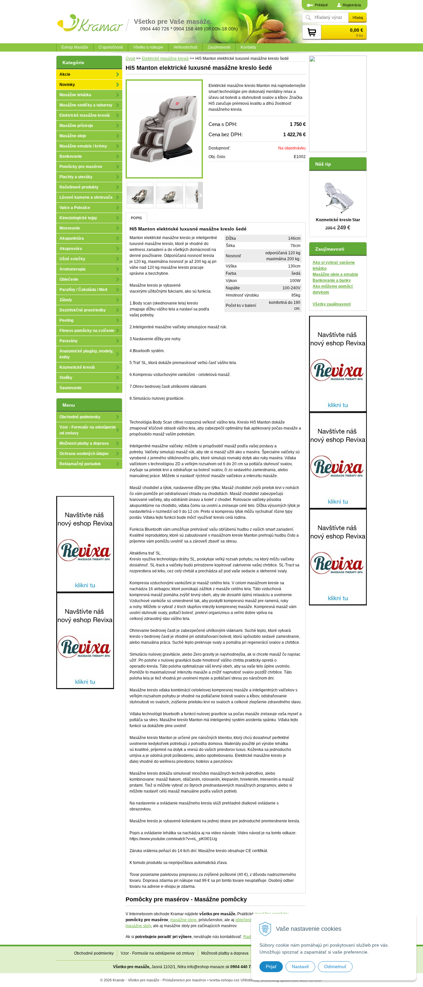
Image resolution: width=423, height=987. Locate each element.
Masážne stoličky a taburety (85, 105)
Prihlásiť (321, 5)
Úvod (130, 58)
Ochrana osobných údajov (84, 453)
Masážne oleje (72, 136)
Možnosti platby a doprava (84, 443)
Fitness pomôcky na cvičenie (86, 330)
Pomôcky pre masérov (80, 166)
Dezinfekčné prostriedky (82, 310)
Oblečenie (68, 279)
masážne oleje (183, 920)
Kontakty (248, 47)
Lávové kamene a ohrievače (86, 197)
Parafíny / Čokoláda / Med (83, 289)
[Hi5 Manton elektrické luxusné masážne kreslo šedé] (164, 129)
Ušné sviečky (72, 259)
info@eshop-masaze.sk (208, 967)
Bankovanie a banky (332, 280)
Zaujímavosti (219, 47)
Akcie (64, 74)
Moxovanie (69, 228)
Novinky (67, 84)
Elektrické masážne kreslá (165, 58)
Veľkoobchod (185, 47)
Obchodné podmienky (79, 417)
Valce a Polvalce (74, 207)
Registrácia (352, 5)
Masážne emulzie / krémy (83, 146)
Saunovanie (70, 388)
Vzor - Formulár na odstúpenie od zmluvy (87, 430)
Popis (136, 218)
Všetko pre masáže (131, 967)
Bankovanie (70, 156)
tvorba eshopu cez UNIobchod (234, 980)
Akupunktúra (71, 238)
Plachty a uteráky (76, 177)
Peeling (66, 320)
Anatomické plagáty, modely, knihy (86, 354)
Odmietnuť (335, 966)
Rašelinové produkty (78, 187)
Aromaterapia (72, 269)
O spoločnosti (110, 47)
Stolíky (65, 377)
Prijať (271, 966)
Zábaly (65, 300)
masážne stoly (138, 926)
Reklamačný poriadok (80, 464)
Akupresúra (70, 248)
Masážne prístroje (76, 125)
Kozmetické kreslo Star (338, 220)
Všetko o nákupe (148, 47)
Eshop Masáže (74, 47)
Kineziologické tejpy (78, 218)
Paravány (68, 341)
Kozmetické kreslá (77, 367)
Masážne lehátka (75, 95)
